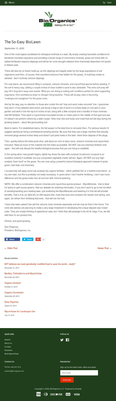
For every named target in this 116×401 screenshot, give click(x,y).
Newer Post (103, 248)
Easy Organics (11, 301)
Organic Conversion (14, 292)
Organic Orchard (13, 282)
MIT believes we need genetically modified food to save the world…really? (40, 263)
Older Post (12, 248)
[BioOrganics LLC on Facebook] (67, 340)
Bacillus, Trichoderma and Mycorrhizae (23, 273)
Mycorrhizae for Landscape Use (20, 311)
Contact (8, 346)
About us (8, 343)
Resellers (8, 350)
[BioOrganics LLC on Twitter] (62, 340)
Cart (109, 2)
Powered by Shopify (73, 388)
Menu (11, 2)
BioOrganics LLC (57, 388)
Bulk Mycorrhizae (12, 353)
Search (7, 339)
